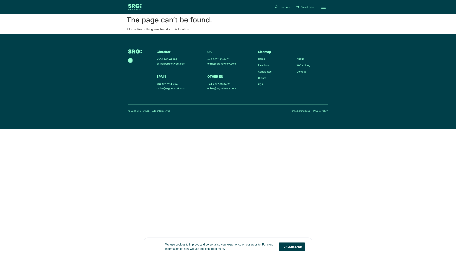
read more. (218, 248)
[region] (228, 247)
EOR (260, 84)
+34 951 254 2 (165, 84)
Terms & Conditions (300, 111)
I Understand (292, 246)
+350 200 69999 (167, 59)
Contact (301, 71)
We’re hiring (303, 65)
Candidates (265, 71)
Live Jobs (284, 7)
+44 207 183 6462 (218, 59)
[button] (321, 7)
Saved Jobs (307, 7)
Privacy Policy (320, 111)
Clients (262, 77)
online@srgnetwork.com (171, 63)
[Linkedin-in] (130, 60)
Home (261, 58)
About (300, 58)
